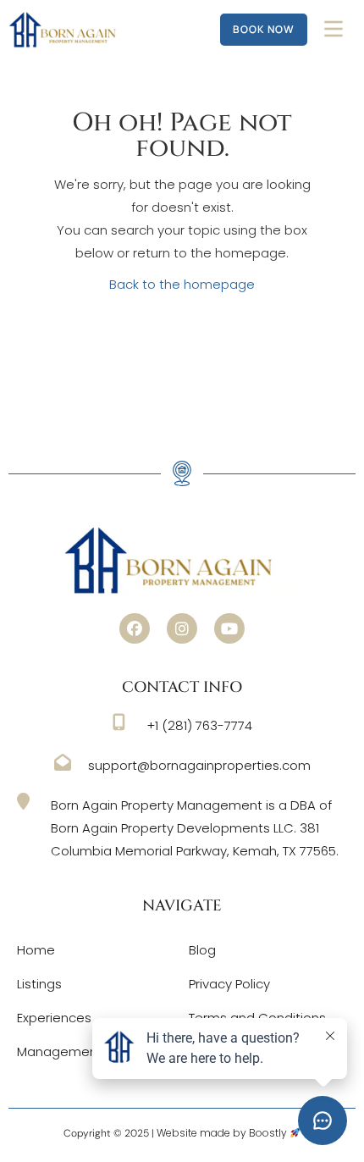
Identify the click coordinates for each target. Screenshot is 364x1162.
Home (36, 950)
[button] (134, 628)
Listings (39, 984)
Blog (202, 950)
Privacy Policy (229, 984)
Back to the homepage (182, 284)
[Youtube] (229, 628)
